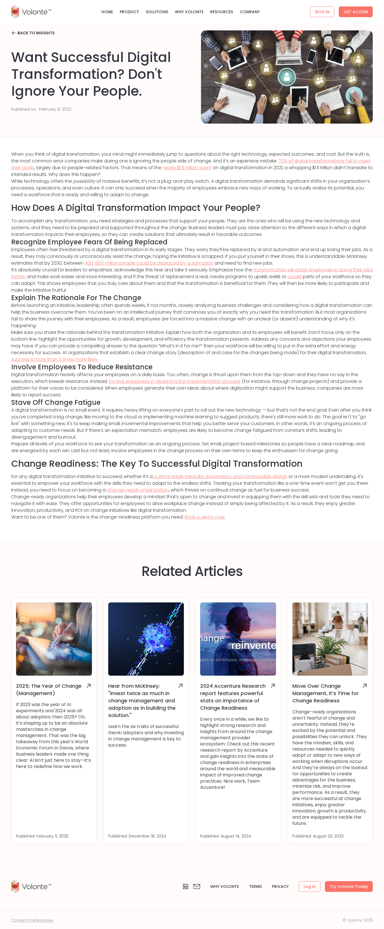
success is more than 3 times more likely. (55, 359)
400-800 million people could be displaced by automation (149, 263)
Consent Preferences (32, 920)
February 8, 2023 (55, 109)
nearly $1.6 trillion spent (187, 167)
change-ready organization (138, 490)
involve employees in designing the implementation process (175, 381)
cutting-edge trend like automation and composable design (220, 476)
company (250, 12)
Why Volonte (224, 886)
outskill (294, 276)
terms (255, 886)
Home (107, 12)
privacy (280, 886)
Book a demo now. (205, 517)
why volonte (189, 12)
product (129, 12)
